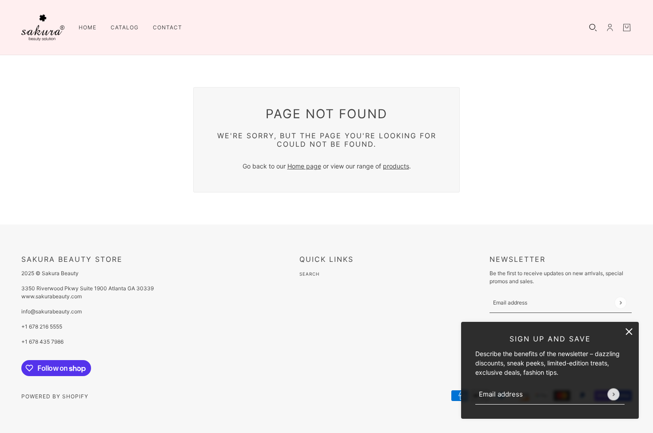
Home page (304, 166)
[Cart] (627, 27)
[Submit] (613, 394)
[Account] (610, 27)
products (396, 166)
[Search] (593, 27)
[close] (629, 331)
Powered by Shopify (54, 396)
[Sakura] (42, 27)
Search (309, 274)
